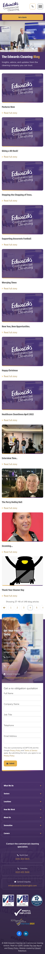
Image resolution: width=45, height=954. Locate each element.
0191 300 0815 (11, 661)
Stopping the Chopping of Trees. (17, 194)
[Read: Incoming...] (22, 527)
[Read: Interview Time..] (22, 439)
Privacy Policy (15, 750)
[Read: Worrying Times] (22, 263)
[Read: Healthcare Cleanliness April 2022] (22, 395)
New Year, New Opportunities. (16, 326)
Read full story (10, 113)
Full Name (8, 693)
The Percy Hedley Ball (12, 502)
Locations (7, 801)
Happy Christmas (10, 370)
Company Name (11, 704)
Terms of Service (30, 750)
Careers (7, 833)
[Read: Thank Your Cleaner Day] (22, 571)
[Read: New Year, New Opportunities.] (22, 307)
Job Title (8, 715)
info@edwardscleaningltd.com (18, 678)
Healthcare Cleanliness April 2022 (18, 414)
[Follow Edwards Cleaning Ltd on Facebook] (19, 933)
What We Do (9, 785)
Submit (11, 763)
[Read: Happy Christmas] (22, 351)
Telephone (9, 725)
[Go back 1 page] (4, 607)
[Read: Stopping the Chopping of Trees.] (22, 176)
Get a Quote (22, 17)
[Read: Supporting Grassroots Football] (22, 219)
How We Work (9, 809)
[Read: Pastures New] (22, 88)
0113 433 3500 (11, 669)
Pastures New (8, 107)
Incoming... (7, 546)
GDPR (20, 946)
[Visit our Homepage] (11, 6)
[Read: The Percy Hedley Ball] (22, 483)
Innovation (8, 825)
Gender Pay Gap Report (32, 946)
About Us (7, 817)
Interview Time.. (9, 458)
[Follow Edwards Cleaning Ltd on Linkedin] (25, 933)
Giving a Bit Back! (10, 150)
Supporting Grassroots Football (16, 238)
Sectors (6, 793)
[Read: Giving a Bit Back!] (22, 132)
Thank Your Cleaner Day (13, 590)
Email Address (10, 736)
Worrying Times (9, 282)
